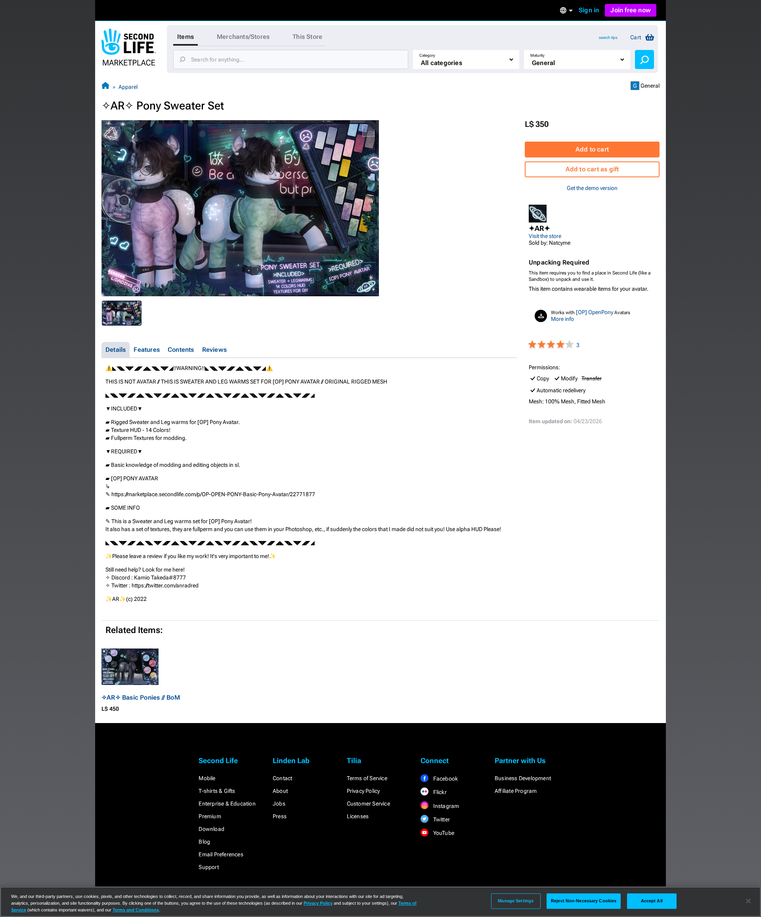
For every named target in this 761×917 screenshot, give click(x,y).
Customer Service (368, 803)
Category (427, 55)
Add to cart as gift (592, 169)
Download (211, 829)
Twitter (441, 819)
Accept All (652, 900)
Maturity (537, 55)
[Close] (748, 901)
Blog (204, 841)
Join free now (630, 10)
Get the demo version (592, 188)
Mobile (207, 778)
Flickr (439, 792)
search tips (608, 37)
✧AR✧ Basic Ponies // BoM (140, 697)
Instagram (445, 806)
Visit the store (545, 236)
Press (280, 816)
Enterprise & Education (227, 803)
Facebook (445, 778)
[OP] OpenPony (594, 312)
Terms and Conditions (136, 909)
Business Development (523, 778)
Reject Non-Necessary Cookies (583, 900)
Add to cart (592, 149)
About (280, 791)
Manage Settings (515, 900)
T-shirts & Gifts (217, 791)
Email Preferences (221, 854)
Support (208, 867)
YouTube (443, 833)
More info (562, 319)
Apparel (128, 87)
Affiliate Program (516, 791)
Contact (282, 778)
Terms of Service (367, 778)
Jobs (279, 803)
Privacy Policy (363, 791)
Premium (210, 816)
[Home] (105, 87)
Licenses (358, 816)
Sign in (589, 10)
